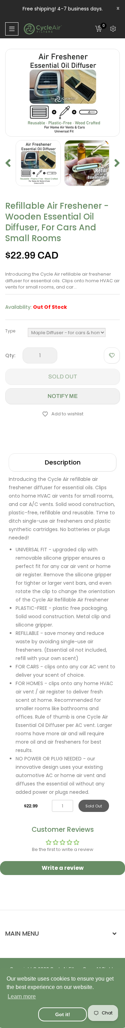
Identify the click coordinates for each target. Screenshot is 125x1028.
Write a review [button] (63, 868)
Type (10, 331)
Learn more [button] (22, 996)
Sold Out (62, 376)
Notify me (63, 396)
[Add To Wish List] (112, 355)
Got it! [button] (62, 1014)
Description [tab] (63, 462)
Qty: (10, 355)
